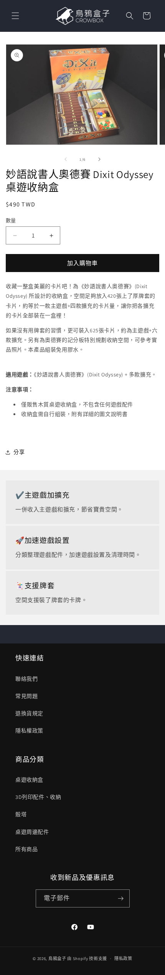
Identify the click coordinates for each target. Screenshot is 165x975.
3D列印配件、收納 (38, 797)
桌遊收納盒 (29, 779)
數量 (11, 220)
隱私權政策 (29, 730)
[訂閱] (120, 898)
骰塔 (20, 814)
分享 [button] (19, 452)
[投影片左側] (65, 159)
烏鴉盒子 (57, 958)
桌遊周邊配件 (32, 831)
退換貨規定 (29, 713)
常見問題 (26, 696)
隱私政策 (123, 958)
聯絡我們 (26, 678)
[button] (15, 15)
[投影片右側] (99, 159)
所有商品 (26, 849)
